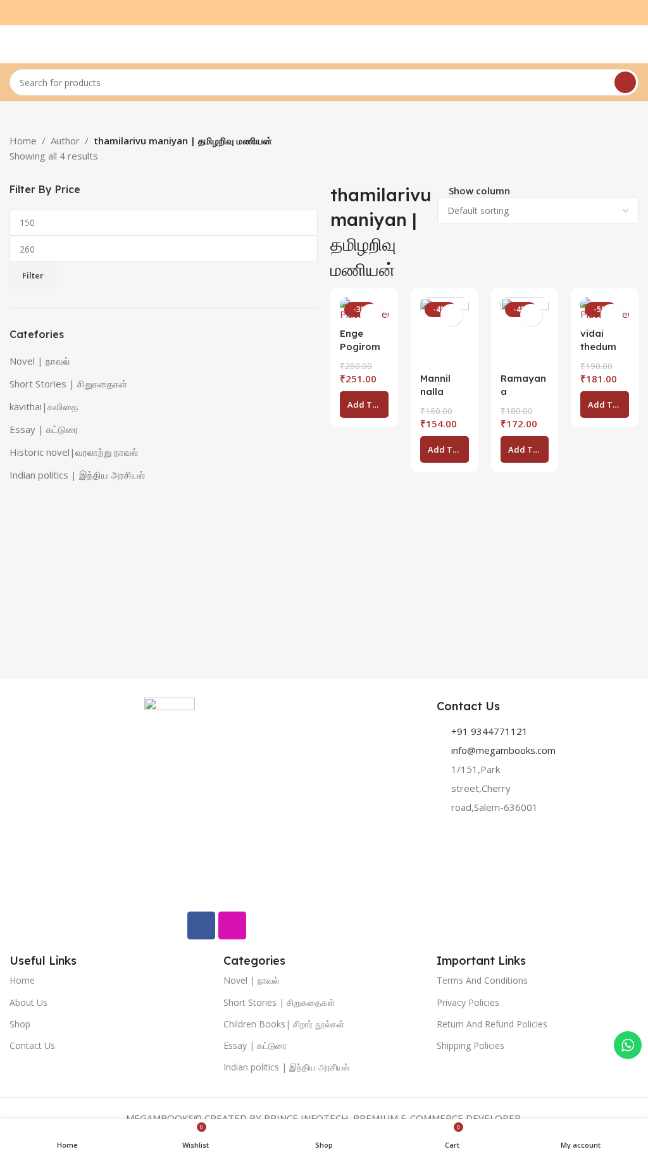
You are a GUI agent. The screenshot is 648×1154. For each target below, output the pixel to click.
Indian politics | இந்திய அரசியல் (77, 474)
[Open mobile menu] (14, 44)
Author (65, 140)
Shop (19, 1024)
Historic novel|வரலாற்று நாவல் (73, 452)
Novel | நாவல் (39, 360)
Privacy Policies (468, 1002)
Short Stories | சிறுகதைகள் (68, 383)
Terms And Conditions (482, 980)
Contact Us (32, 1045)
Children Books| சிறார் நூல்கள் (283, 1024)
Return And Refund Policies (492, 1024)
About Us (28, 1002)
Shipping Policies (470, 1045)
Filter (33, 275)
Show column (479, 191)
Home (23, 140)
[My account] (633, 44)
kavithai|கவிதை (43, 406)
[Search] (625, 82)
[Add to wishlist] (371, 315)
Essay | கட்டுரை (43, 429)
